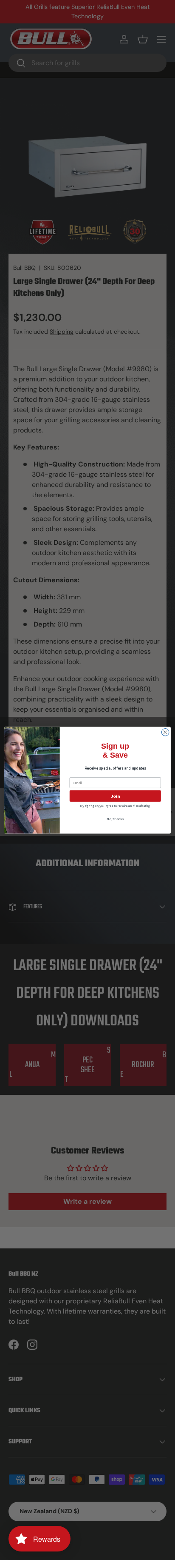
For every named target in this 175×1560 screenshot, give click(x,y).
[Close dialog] (165, 732)
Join (115, 796)
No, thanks (115, 818)
